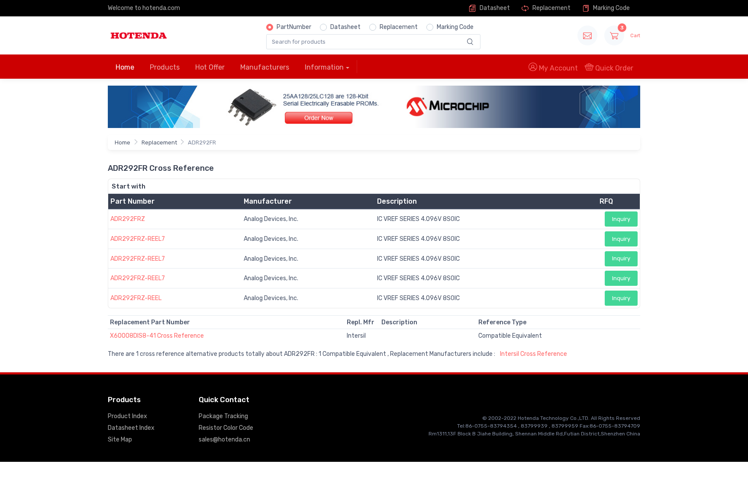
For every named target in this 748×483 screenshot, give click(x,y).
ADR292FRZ (127, 219)
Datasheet (494, 8)
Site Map (120, 439)
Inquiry (621, 219)
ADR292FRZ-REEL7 (137, 239)
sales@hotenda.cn (224, 439)
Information (324, 67)
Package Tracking (223, 416)
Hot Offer (210, 67)
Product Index (127, 416)
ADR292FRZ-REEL (135, 298)
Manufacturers (264, 67)
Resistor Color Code (226, 428)
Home (125, 67)
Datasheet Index (131, 428)
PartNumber (294, 27)
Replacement (551, 8)
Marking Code (611, 8)
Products (165, 67)
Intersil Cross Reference (533, 354)
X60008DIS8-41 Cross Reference (157, 335)
